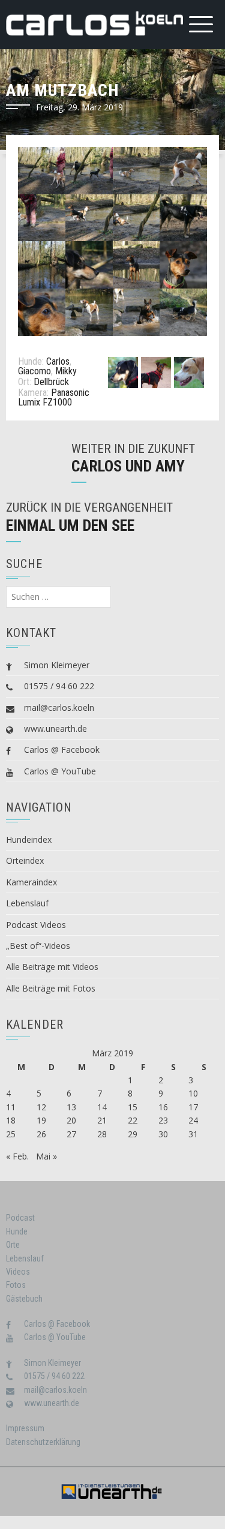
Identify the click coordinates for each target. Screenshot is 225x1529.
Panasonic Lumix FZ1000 (53, 397)
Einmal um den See (70, 525)
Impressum (25, 1428)
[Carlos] (123, 371)
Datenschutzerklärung (43, 1442)
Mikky (66, 371)
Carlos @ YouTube (60, 771)
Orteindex (25, 860)
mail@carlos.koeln (59, 707)
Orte (13, 1244)
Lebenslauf (27, 903)
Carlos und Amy (128, 466)
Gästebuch (24, 1298)
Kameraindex (31, 882)
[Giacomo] (156, 371)
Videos (18, 1271)
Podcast (20, 1217)
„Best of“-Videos (38, 945)
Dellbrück (51, 381)
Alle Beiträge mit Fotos (50, 988)
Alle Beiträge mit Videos (52, 966)
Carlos (58, 361)
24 (193, 1120)
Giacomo (34, 371)
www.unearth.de (55, 728)
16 (163, 1107)
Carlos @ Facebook (62, 749)
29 (132, 1134)
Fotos (16, 1285)
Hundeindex (29, 839)
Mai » (46, 1156)
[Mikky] (189, 371)
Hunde (17, 1231)
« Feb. (17, 1156)
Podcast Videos (36, 924)
